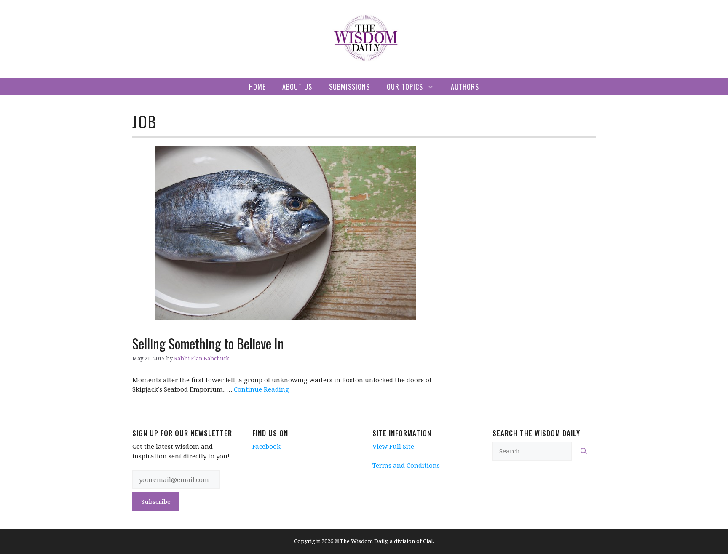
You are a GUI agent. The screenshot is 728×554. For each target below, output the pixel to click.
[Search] (584, 451)
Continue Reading (261, 389)
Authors (465, 87)
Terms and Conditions (406, 465)
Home (257, 87)
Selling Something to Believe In (208, 343)
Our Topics (405, 87)
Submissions (349, 87)
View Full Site (393, 446)
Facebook (266, 446)
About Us (297, 87)
